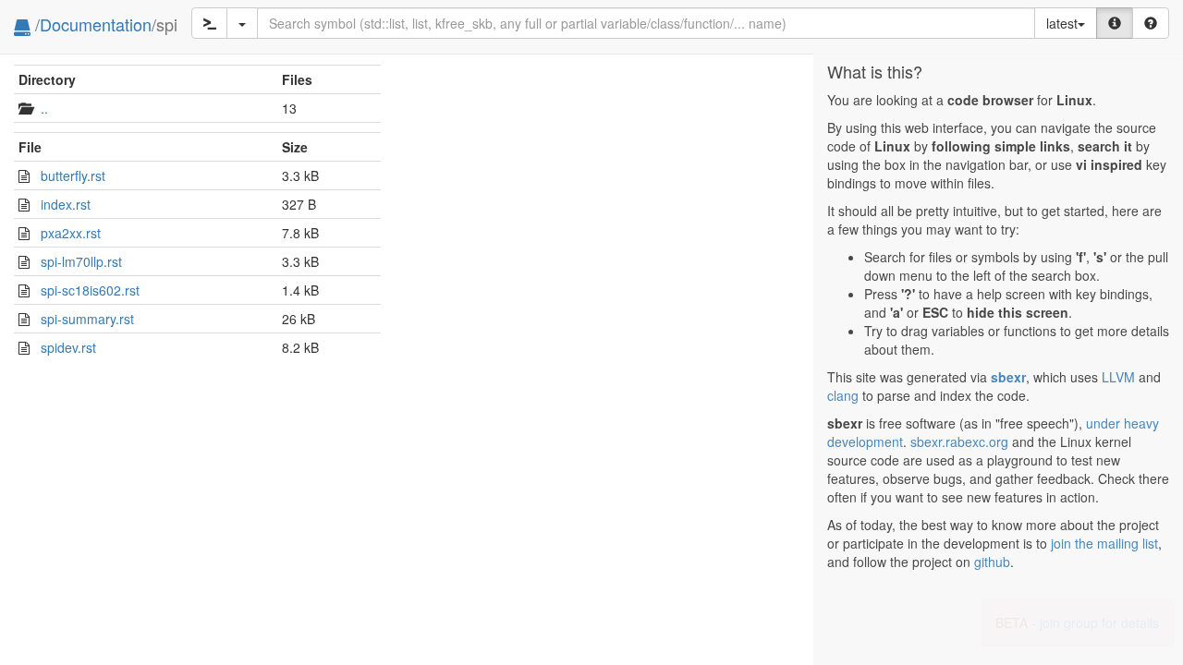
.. (44, 108)
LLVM (1118, 377)
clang (843, 395)
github (992, 561)
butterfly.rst (73, 175)
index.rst (66, 204)
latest (1062, 23)
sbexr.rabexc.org (959, 441)
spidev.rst (68, 347)
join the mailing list (1104, 543)
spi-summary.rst (87, 318)
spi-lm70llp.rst (81, 261)
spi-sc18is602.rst (90, 290)
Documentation (96, 24)
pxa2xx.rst (71, 233)
